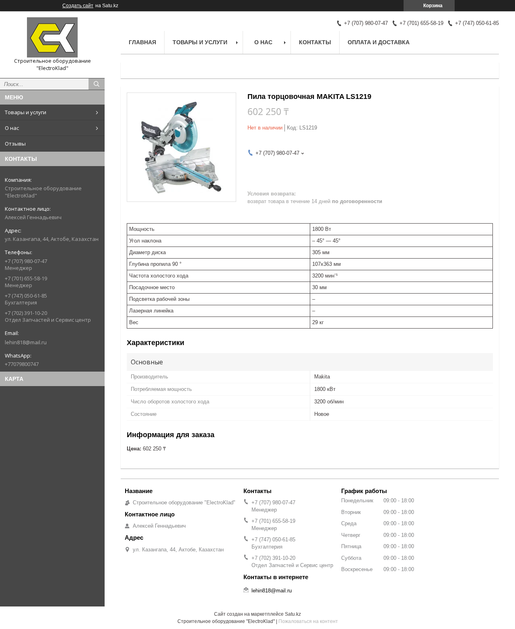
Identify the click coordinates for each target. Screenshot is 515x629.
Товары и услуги (25, 112)
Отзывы (15, 143)
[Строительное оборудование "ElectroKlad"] (52, 37)
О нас (12, 128)
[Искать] (97, 84)
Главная (142, 42)
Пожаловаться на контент (308, 621)
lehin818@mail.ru (26, 342)
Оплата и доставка (379, 42)
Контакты (315, 42)
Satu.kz (293, 614)
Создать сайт (77, 5)
